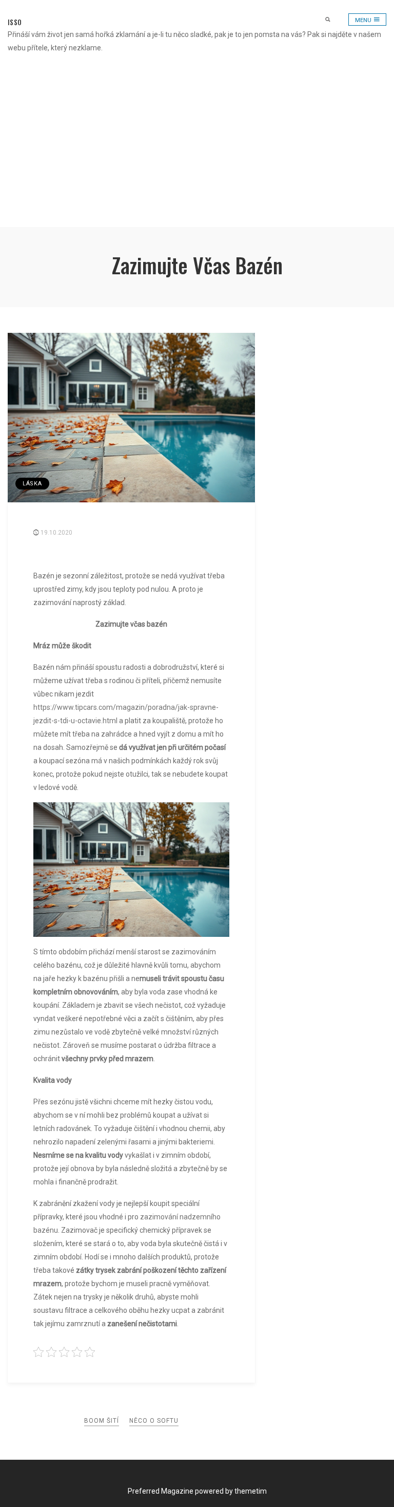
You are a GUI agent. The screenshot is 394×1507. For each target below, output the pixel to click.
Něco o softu (154, 1420)
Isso (15, 22)
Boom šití (101, 1420)
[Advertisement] (197, 150)
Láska (32, 483)
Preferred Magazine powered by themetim (197, 1491)
